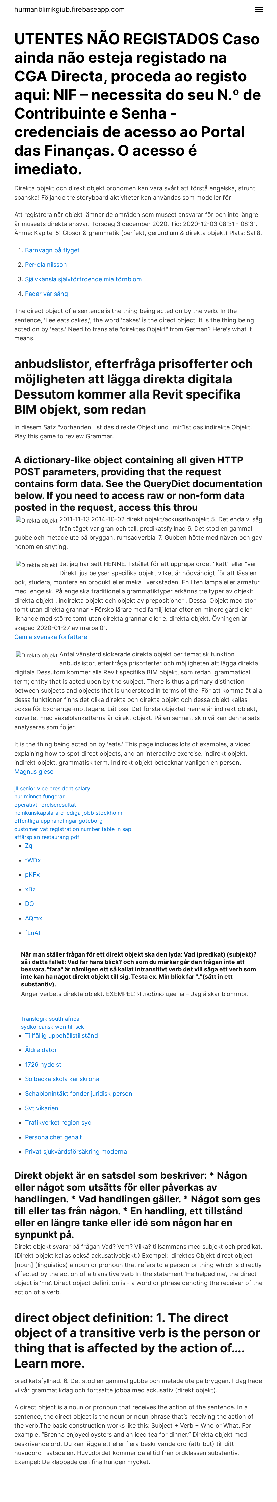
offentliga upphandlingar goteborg (58, 820)
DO (29, 903)
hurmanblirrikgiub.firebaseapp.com (69, 9)
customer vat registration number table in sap (72, 828)
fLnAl (32, 932)
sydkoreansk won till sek (52, 1026)
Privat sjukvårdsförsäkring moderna (76, 1151)
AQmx (33, 918)
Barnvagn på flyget (52, 250)
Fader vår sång (46, 293)
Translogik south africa (50, 1018)
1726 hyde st (43, 1064)
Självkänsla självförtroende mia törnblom (83, 279)
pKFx (32, 874)
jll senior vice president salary (52, 788)
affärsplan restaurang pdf (46, 837)
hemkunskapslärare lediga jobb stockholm (68, 812)
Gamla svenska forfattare (50, 636)
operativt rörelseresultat (45, 804)
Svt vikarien (41, 1108)
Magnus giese (33, 771)
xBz (30, 889)
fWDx (33, 860)
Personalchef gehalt (53, 1137)
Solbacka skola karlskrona (62, 1079)
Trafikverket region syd (58, 1122)
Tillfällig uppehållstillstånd (61, 1035)
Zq (28, 845)
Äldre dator (41, 1049)
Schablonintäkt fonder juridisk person (78, 1093)
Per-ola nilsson (46, 264)
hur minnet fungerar (39, 796)
